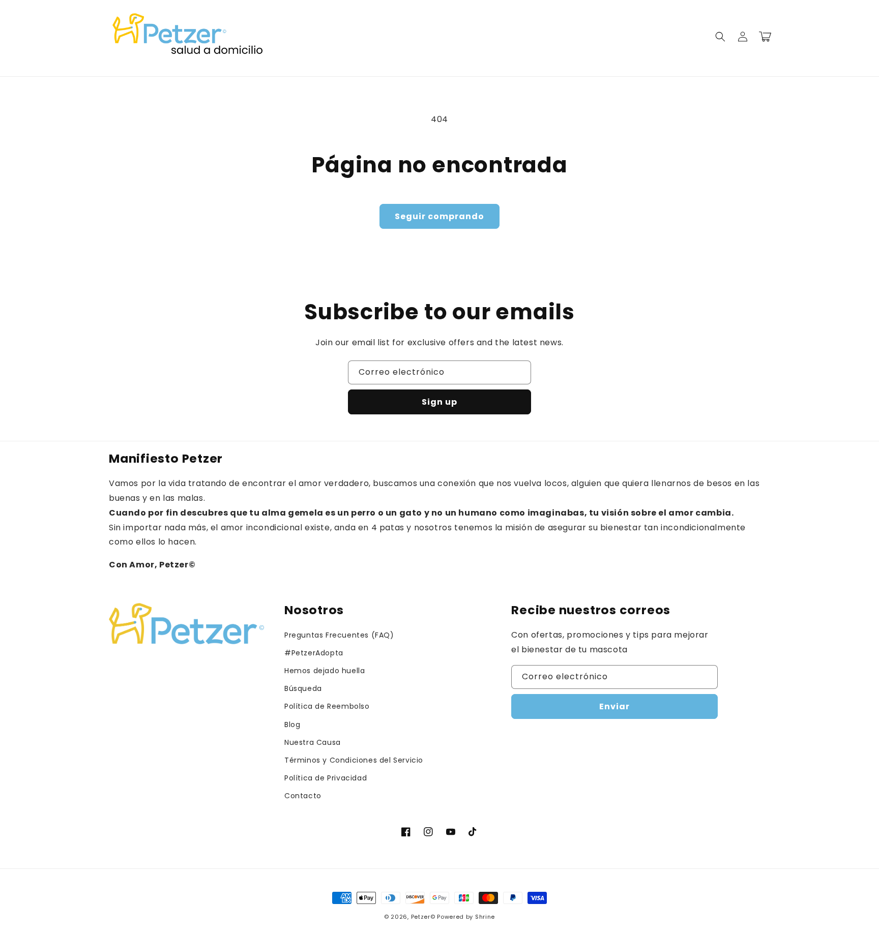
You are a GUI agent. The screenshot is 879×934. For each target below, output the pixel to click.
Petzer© (423, 917)
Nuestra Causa (312, 742)
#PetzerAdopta (313, 653)
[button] (720, 36)
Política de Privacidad (325, 778)
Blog (292, 724)
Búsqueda (303, 688)
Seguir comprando (439, 216)
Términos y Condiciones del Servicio (353, 760)
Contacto (302, 796)
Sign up (439, 402)
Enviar (614, 706)
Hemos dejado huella (324, 671)
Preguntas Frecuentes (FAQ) (339, 635)
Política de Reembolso (327, 706)
